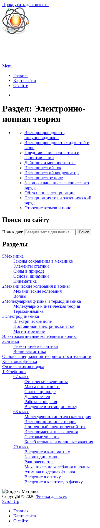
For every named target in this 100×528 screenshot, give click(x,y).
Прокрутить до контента (25, 4)
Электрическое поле (43, 177)
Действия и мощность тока (50, 162)
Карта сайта (24, 80)
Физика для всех (18, 42)
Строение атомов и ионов (49, 207)
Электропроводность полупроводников (44, 135)
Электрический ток (42, 167)
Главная (20, 75)
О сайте (20, 85)
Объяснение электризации (49, 192)
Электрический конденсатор (51, 172)
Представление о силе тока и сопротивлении (51, 155)
